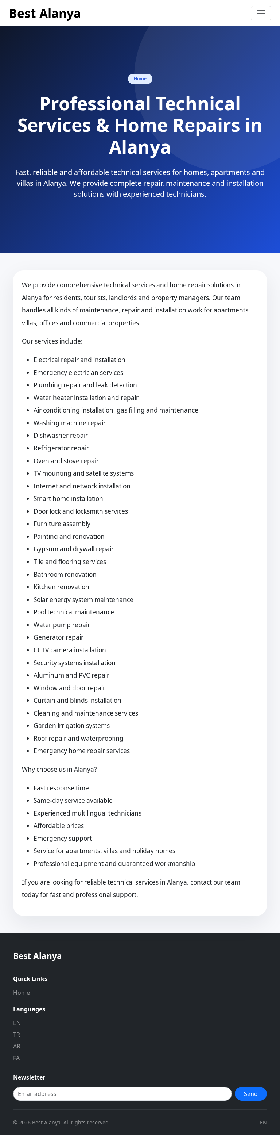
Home (21, 993)
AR (16, 1046)
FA (16, 1058)
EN (17, 1023)
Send (251, 1094)
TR (16, 1035)
